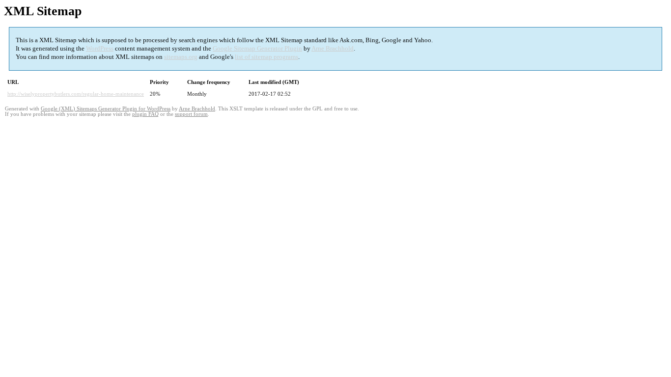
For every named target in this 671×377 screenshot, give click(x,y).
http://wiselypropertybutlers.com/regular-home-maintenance (75, 94)
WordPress (99, 48)
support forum (191, 114)
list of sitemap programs (266, 56)
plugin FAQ (145, 114)
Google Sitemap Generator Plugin (257, 48)
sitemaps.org (180, 56)
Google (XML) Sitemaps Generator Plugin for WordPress (105, 108)
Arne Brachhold (332, 48)
